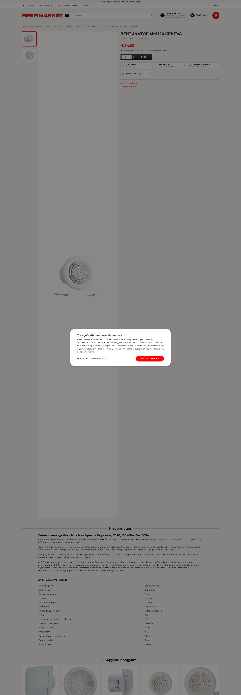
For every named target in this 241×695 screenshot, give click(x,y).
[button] (91, 358)
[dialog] (120, 347)
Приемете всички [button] (150, 358)
